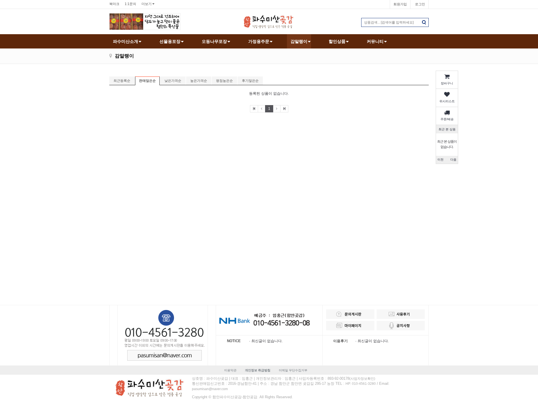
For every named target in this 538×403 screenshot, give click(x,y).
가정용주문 (258, 41)
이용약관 (230, 370)
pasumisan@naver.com (210, 389)
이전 (440, 159)
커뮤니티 (375, 41)
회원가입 (400, 4)
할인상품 (337, 41)
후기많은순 (250, 81)
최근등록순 (121, 81)
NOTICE (234, 341)
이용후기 (340, 341)
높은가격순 (198, 81)
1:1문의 (130, 4)
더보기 (147, 4)
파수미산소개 (125, 41)
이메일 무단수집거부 (293, 370)
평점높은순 (224, 81)
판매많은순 (147, 81)
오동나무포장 (214, 41)
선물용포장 (169, 41)
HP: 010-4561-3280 (360, 384)
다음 (453, 159)
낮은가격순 (172, 81)
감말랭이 (299, 41)
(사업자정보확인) (362, 379)
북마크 (114, 4)
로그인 (420, 4)
